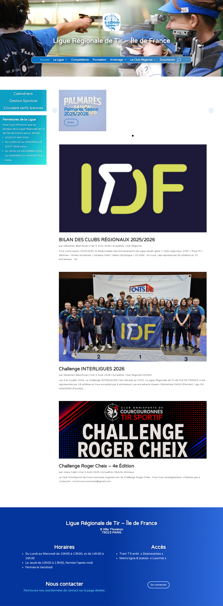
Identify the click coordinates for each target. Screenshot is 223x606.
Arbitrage (116, 59)
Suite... (71, 122)
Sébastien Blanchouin (75, 245)
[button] (133, 136)
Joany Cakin (70, 472)
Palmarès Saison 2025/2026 (81, 112)
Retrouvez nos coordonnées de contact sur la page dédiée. (64, 590)
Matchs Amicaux (124, 472)
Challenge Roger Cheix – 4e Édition (96, 466)
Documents (167, 59)
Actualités (118, 245)
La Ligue (58, 59)
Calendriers (23, 94)
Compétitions (80, 59)
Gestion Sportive (23, 101)
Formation (99, 59)
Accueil (44, 59)
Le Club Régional (141, 59)
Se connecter (159, 584)
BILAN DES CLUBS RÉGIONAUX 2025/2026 (107, 239)
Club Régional (133, 245)
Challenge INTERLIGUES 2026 (91, 369)
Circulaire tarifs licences (23, 108)
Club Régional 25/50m (138, 374)
